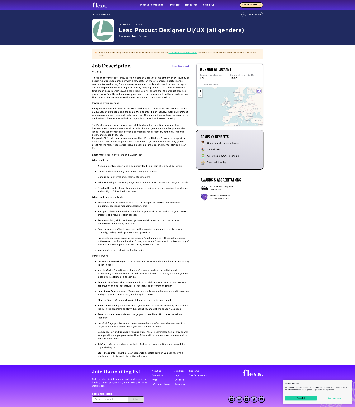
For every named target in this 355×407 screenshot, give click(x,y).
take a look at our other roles (182, 52)
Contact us (157, 375)
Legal (177, 375)
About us (156, 371)
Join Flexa (179, 371)
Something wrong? (180, 66)
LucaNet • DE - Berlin (131, 24)
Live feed (179, 380)
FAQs (154, 380)
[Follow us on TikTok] (254, 399)
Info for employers (161, 384)
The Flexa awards (197, 375)
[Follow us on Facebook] (246, 399)
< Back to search (101, 14)
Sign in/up (209, 5)
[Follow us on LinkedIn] (231, 399)
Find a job (174, 5)
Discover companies (151, 5)
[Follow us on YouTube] (261, 399)
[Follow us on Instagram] (239, 399)
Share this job (254, 14)
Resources (191, 5)
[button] (200, 91)
